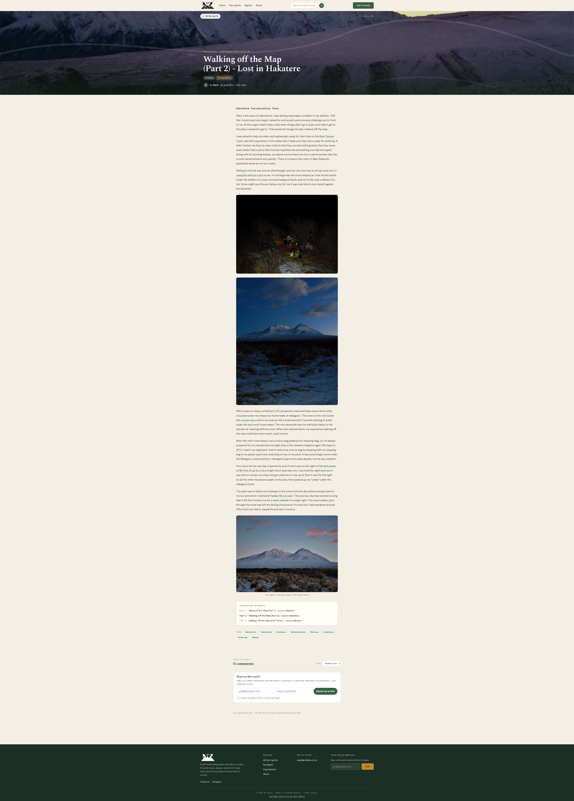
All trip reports (211, 16)
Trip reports (235, 5)
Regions (248, 5)
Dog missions (269, 769)
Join (367, 766)
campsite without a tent (249, 175)
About (259, 5)
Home (222, 5)
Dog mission (226, 78)
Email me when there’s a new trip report (260, 697)
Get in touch (363, 5)
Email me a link (325, 691)
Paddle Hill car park (281, 495)
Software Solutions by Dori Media (287, 796)
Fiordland (268, 764)
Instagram (216, 781)
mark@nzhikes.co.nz (307, 760)
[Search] (321, 5)
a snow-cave (248, 420)
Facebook (204, 781)
